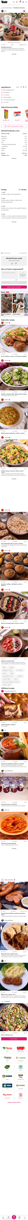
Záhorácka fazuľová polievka (8, 843)
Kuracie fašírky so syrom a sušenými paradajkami (14, 356)
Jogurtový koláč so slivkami (8, 724)
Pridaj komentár (14, 282)
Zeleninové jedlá (8, 676)
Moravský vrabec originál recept (9, 954)
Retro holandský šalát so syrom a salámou (12, 543)
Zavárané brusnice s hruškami (9, 804)
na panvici (19, 670)
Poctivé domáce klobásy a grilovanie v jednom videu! (13, 914)
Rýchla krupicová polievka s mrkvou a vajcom (13, 433)
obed (4, 667)
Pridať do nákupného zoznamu (15, 126)
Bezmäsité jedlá (7, 8)
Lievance (20, 676)
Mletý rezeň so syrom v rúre (8, 994)
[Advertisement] (14, 69)
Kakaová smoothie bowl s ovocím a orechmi (12, 623)
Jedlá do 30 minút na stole (11, 682)
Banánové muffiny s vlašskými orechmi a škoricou (11, 584)
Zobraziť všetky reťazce (14, 1102)
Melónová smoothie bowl (7, 661)
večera (11, 667)
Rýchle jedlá (7, 685)
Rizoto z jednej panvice (7, 1035)
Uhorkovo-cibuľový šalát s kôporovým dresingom (14, 394)
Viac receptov (14, 1038)
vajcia (5, 673)
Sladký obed (6, 679)
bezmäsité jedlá (8, 670)
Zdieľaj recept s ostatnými (14, 287)
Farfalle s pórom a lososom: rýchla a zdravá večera (12, 471)
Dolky (16, 679)
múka (12, 673)
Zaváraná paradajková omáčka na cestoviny (12, 763)
